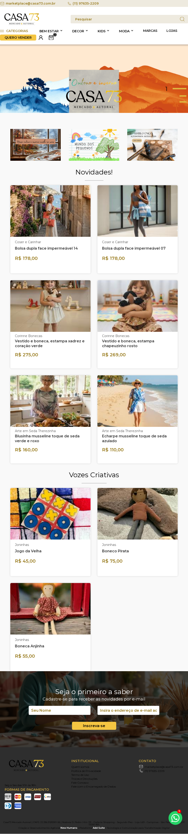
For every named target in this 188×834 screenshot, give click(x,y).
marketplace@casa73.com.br (30, 3)
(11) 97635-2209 (86, 3)
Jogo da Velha (28, 551)
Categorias (17, 31)
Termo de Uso (80, 775)
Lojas (171, 31)
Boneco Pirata (115, 551)
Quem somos (80, 767)
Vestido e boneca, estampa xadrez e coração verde (50, 343)
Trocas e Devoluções (84, 778)
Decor (78, 31)
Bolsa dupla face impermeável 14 (46, 248)
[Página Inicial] (22, 24)
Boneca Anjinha (29, 646)
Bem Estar (49, 31)
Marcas (150, 31)
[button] (176, 89)
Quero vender (18, 37)
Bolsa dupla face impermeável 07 (134, 248)
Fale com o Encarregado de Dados (93, 786)
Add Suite (99, 827)
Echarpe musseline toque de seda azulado (134, 438)
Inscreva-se (94, 726)
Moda (124, 31)
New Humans (69, 827)
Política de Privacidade (86, 771)
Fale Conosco (79, 782)
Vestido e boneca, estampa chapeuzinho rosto (128, 343)
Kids (101, 31)
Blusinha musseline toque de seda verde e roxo (47, 438)
